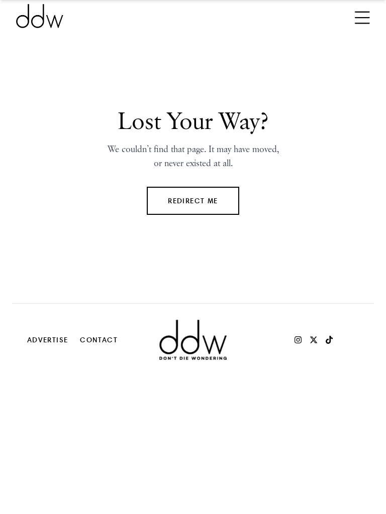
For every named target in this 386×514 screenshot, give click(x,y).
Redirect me (193, 200)
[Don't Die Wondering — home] (112, 16)
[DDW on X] (314, 340)
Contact (99, 339)
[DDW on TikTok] (329, 340)
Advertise (47, 339)
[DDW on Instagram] (298, 340)
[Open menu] (362, 16)
